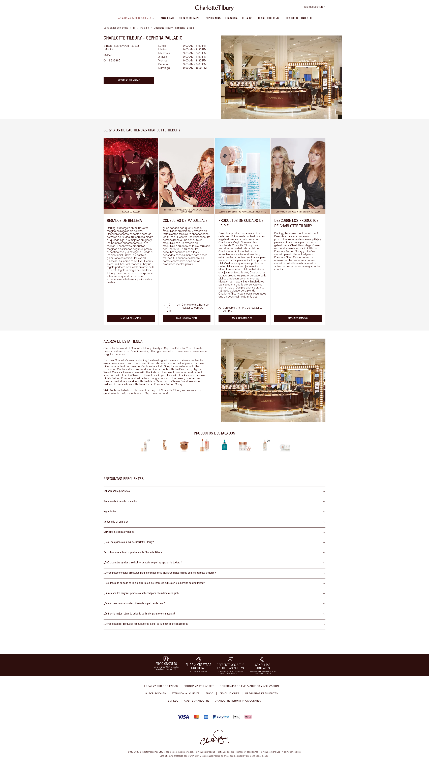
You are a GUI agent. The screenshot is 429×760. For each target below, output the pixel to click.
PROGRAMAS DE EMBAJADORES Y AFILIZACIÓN (249, 685)
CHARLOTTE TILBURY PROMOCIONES (238, 700)
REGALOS (247, 18)
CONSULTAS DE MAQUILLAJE (185, 220)
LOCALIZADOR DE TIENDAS (161, 685)
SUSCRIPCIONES (155, 693)
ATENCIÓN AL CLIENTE (186, 693)
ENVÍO (209, 693)
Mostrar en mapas (129, 80)
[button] (214, 492)
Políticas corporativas (270, 752)
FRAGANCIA (231, 18)
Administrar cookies (291, 752)
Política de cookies (225, 752)
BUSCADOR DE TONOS (268, 18)
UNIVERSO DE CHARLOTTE (298, 18)
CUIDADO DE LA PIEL (190, 18)
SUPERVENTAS (213, 18)
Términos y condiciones (247, 752)
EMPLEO (173, 700)
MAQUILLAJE (167, 18)
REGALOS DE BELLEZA (124, 220)
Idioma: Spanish (313, 6)
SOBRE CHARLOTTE (196, 700)
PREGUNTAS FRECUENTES (261, 693)
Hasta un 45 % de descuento (134, 18)
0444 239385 (112, 60)
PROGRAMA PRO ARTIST (199, 685)
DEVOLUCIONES (229, 693)
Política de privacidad (205, 752)
